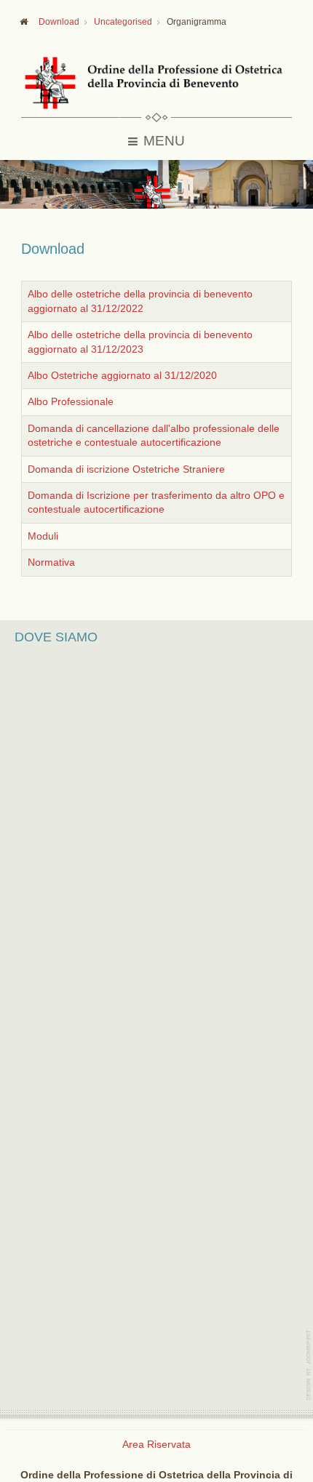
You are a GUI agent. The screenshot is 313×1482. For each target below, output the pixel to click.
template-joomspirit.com (309, 1365)
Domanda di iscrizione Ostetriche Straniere (126, 469)
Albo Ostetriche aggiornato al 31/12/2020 (122, 375)
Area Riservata (156, 1444)
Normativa (51, 562)
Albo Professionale (71, 401)
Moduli (43, 536)
